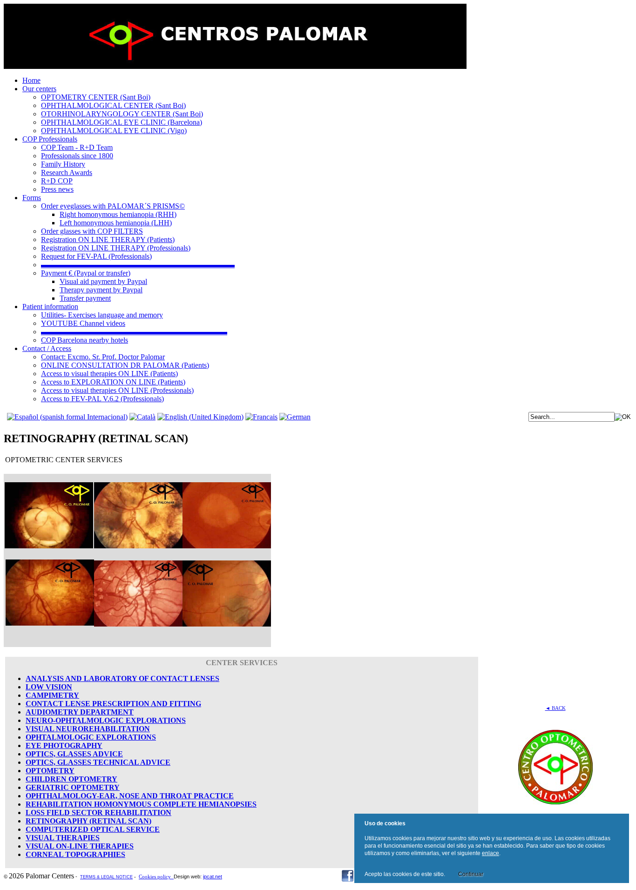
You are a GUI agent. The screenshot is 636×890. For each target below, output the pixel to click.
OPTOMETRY (50, 771)
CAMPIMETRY (52, 695)
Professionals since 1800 (77, 156)
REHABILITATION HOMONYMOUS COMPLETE (111, 804)
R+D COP (57, 181)
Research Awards (66, 172)
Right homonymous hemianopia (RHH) (118, 214)
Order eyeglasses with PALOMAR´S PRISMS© (113, 206)
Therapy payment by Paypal (101, 290)
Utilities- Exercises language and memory (102, 315)
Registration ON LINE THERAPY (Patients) (108, 239)
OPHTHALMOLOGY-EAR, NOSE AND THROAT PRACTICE (130, 796)
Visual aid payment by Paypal (103, 281)
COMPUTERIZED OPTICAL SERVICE (93, 829)
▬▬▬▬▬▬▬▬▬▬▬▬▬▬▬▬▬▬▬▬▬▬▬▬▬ (134, 332)
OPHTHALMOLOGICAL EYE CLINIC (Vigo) (114, 131)
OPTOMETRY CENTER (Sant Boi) (95, 97)
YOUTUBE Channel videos (83, 323)
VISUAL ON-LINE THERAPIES (80, 846)
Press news (57, 189)
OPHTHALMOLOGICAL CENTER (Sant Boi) (113, 105)
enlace (490, 853)
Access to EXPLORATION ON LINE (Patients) (113, 382)
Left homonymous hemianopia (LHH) (116, 223)
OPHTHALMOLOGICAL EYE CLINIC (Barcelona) (121, 122)
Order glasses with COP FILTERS (92, 231)
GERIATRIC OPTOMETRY (73, 787)
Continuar (470, 874)
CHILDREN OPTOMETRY (71, 779)
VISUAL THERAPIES (63, 838)
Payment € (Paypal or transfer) (85, 273)
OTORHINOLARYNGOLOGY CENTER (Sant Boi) (122, 114)
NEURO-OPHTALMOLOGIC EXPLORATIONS (106, 720)
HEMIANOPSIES (226, 804)
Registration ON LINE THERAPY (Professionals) (115, 248)
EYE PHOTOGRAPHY (64, 745)
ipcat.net (212, 876)
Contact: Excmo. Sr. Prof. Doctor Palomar (103, 357)
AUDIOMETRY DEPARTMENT (80, 712)
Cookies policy (156, 876)
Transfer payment (85, 298)
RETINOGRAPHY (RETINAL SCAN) (88, 821)
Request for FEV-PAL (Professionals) (96, 256)
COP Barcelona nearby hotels (84, 340)
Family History (63, 164)
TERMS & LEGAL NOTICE (106, 877)
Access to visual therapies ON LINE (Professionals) (117, 390)
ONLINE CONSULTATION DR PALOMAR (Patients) (125, 365)
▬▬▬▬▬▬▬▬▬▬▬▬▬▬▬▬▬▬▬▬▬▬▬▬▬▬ (138, 265)
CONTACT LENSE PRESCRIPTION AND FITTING (113, 704)
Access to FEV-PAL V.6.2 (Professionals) (102, 399)
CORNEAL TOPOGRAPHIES (75, 854)
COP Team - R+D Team (77, 147)
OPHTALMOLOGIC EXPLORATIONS (91, 737)
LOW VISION (49, 687)
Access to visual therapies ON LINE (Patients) (109, 374)
